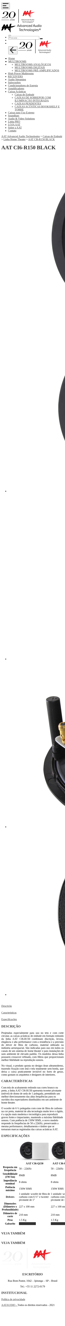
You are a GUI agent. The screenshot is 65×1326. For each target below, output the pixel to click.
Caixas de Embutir (24, 94)
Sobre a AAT (15, 127)
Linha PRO (14, 121)
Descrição (6, 1006)
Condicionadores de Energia (23, 85)
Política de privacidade (13, 1299)
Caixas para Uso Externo (21, 112)
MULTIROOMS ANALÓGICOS (33, 64)
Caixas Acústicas (17, 91)
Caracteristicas (8, 1012)
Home (11, 58)
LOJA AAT (14, 124)
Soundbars (13, 115)
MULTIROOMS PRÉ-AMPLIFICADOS (37, 70)
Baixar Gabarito (27, 1223)
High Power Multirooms (21, 73)
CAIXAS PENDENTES (28, 103)
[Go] (41, 38)
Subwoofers (14, 82)
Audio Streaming (17, 79)
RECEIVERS (15, 76)
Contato (12, 130)
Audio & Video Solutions (21, 118)
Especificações (9, 1019)
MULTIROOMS (17, 61)
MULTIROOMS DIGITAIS (30, 67)
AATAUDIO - (9, 1305)
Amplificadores (16, 88)
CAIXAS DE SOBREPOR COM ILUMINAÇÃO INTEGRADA (33, 99)
